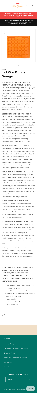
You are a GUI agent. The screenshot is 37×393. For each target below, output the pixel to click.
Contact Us (8, 362)
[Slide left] (14, 66)
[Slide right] (23, 66)
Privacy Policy (9, 344)
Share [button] (6, 315)
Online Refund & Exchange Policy (16, 348)
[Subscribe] (29, 379)
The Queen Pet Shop (15, 389)
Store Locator (9, 367)
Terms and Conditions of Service (15, 357)
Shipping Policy (9, 353)
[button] (4, 6)
